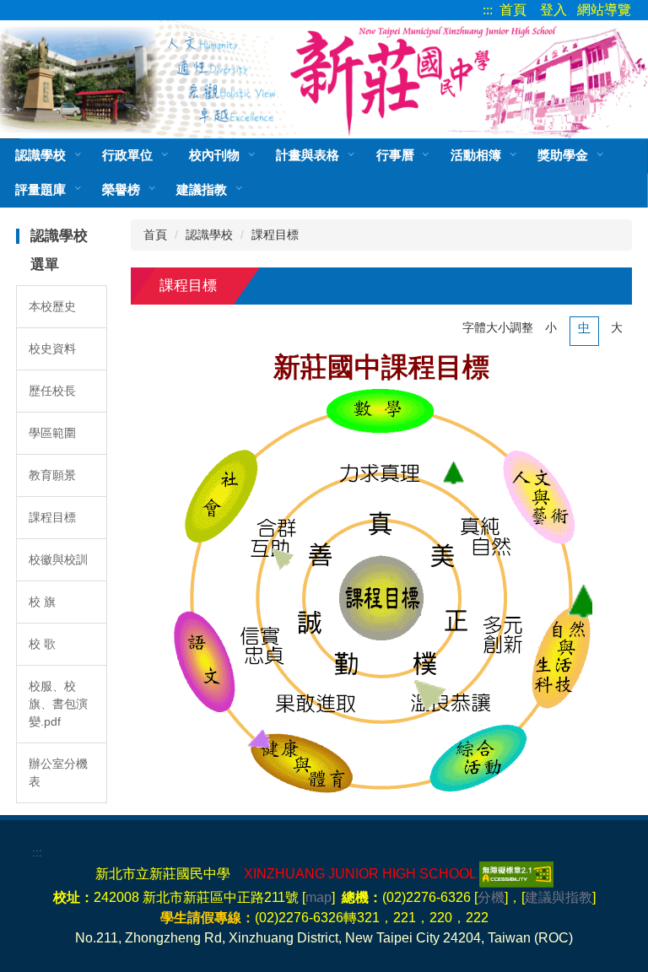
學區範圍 (52, 433)
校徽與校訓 (58, 559)
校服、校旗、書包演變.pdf (58, 703)
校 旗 (42, 601)
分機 (491, 897)
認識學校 (209, 234)
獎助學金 (562, 155)
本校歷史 (52, 306)
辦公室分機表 (58, 772)
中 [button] (584, 327)
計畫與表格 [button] (307, 155)
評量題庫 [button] (40, 189)
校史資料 (52, 348)
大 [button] (617, 327)
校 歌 (42, 644)
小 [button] (551, 327)
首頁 (513, 10)
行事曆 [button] (395, 155)
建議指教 (201, 189)
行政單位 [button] (127, 155)
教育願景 (52, 475)
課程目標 (52, 517)
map (318, 897)
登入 (553, 10)
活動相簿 (476, 155)
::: (488, 10)
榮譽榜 (121, 189)
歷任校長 (52, 390)
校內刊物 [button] (214, 155)
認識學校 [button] (40, 155)
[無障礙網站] (515, 874)
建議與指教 (558, 897)
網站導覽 (604, 10)
